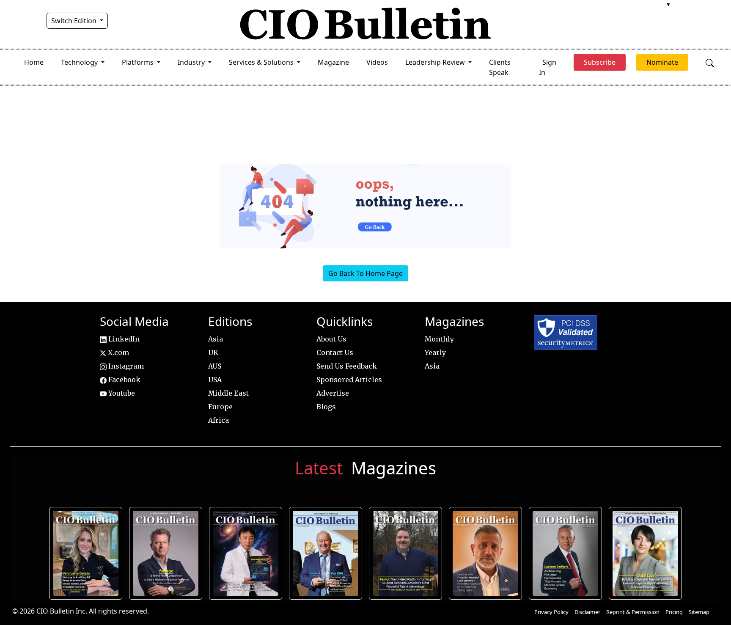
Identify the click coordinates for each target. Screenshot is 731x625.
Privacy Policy (551, 612)
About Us (331, 339)
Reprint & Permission (633, 612)
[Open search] (710, 62)
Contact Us (334, 352)
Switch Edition (74, 20)
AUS (214, 366)
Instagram (125, 366)
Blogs (326, 406)
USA (215, 379)
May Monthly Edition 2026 (485, 553)
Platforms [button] (138, 62)
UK (213, 352)
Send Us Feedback (346, 366)
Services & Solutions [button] (262, 62)
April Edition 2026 (645, 553)
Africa (218, 420)
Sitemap (699, 612)
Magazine (333, 62)
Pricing (674, 612)
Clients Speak (500, 67)
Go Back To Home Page (365, 273)
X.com (117, 352)
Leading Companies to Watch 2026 (165, 553)
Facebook (123, 379)
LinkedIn (123, 339)
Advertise (332, 393)
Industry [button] (192, 62)
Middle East (228, 393)
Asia (215, 339)
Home (34, 62)
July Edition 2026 (246, 553)
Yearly (435, 352)
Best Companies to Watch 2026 (326, 553)
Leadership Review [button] (436, 62)
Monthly (439, 339)
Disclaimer (587, 612)
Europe (220, 406)
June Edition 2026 (405, 553)
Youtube (121, 393)
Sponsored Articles (349, 379)
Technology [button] (80, 62)
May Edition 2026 (565, 553)
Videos (377, 62)
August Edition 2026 (85, 553)
